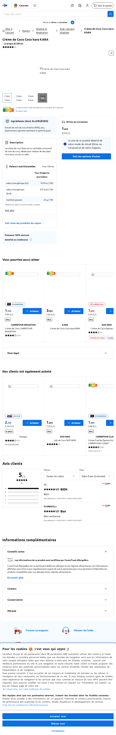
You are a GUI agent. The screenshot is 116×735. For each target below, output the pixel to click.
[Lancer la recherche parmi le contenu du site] (110, 14)
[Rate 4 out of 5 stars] (10, 47)
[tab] (7, 98)
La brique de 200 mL (13, 43)
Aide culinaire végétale (67, 30)
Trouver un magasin (37, 630)
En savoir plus (21, 111)
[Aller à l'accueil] (5, 5)
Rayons (26, 30)
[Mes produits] (80, 5)
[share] (111, 53)
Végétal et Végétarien (42, 30)
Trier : (82, 469)
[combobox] (58, 14)
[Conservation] (106, 600)
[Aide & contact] (72, 5)
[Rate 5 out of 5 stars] (12, 47)
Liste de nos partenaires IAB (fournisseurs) (25, 704)
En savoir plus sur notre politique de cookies (26, 689)
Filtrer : (47, 469)
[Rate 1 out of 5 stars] (3, 47)
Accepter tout (58, 716)
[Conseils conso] (106, 551)
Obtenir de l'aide (83, 630)
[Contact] (106, 589)
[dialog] (58, 689)
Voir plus (9, 210)
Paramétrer (58, 730)
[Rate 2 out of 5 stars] (6, 47)
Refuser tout (58, 723)
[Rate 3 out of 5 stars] (8, 47)
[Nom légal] (106, 353)
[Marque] (106, 611)
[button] (35, 5)
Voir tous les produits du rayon (23, 223)
